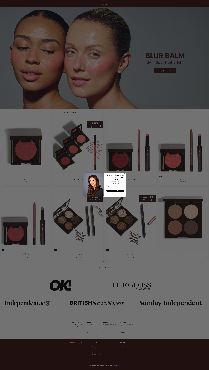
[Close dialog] (124, 174)
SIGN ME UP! (115, 190)
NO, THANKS (115, 193)
